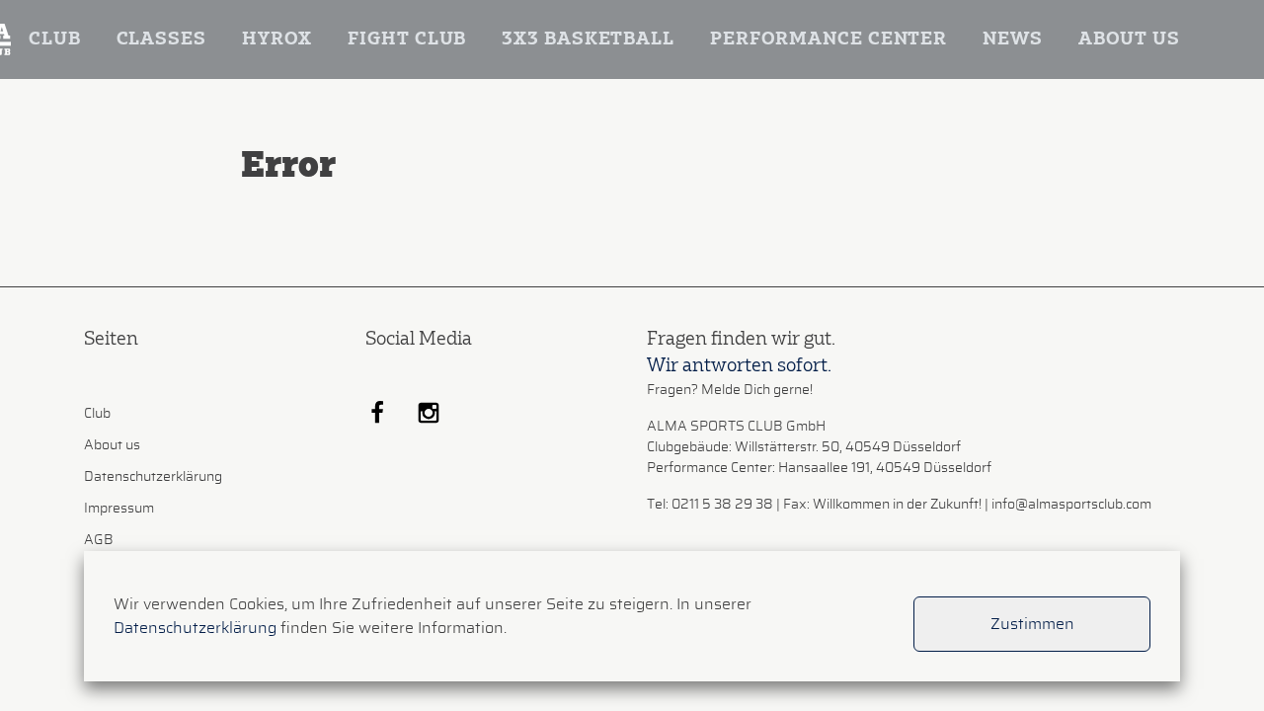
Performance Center (828, 39)
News (1013, 39)
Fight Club (407, 39)
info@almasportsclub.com (1071, 505)
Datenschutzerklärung (153, 477)
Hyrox (277, 39)
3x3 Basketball (588, 39)
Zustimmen (1032, 624)
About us (1129, 39)
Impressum (119, 508)
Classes (161, 39)
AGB (99, 540)
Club (55, 39)
